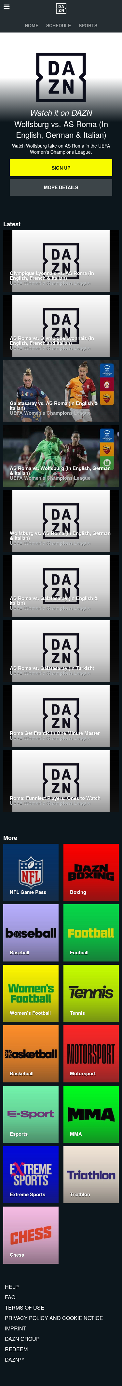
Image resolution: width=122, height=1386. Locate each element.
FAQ (10, 1297)
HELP (12, 1286)
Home (31, 25)
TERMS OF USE (24, 1307)
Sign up (61, 167)
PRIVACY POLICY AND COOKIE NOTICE (54, 1318)
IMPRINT (15, 1328)
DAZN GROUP (22, 1338)
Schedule (58, 25)
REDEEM (16, 1349)
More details (61, 187)
